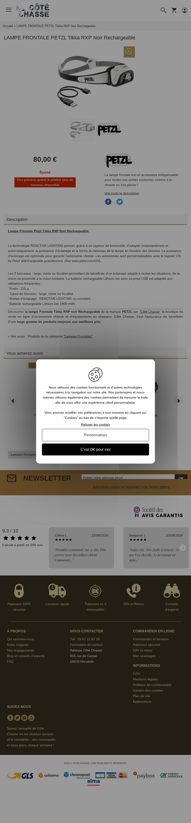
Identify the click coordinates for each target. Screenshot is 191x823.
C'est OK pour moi (96, 449)
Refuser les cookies (95, 424)
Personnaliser (95, 435)
